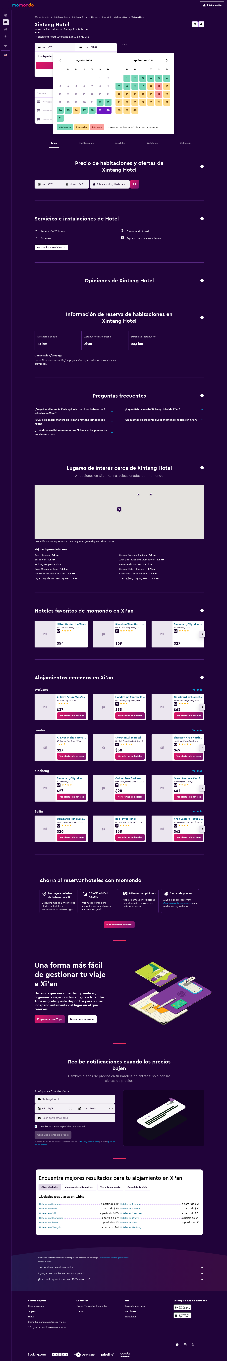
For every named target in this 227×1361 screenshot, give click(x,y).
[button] (5, 5)
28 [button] (92, 110)
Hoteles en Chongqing (51, 1218)
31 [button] (60, 118)
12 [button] (76, 94)
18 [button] (68, 102)
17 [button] (60, 102)
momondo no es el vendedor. (56, 1267)
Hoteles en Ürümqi (130, 1218)
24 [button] (60, 110)
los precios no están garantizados (114, 1258)
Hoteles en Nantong (130, 1227)
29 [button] (100, 110)
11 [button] (68, 94)
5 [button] (76, 86)
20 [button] (84, 102)
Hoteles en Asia (60, 17)
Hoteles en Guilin (48, 1213)
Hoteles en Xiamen (130, 1204)
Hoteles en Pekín (48, 1209)
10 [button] (60, 94)
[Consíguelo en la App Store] (182, 1315)
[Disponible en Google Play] (182, 1307)
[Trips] (5, 45)
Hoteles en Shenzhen (131, 1213)
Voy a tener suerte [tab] (110, 1187)
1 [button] (100, 78)
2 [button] (108, 78)
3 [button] (60, 86)
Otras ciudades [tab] (49, 1187)
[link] (71, 715)
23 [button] (108, 102)
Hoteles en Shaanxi (100, 17)
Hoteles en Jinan (128, 1223)
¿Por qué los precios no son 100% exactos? (64, 1279)
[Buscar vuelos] (5, 15)
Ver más (197, 689)
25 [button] (68, 110)
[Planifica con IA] (5, 36)
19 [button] (76, 102)
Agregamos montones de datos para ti (61, 1273)
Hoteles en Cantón (130, 1209)
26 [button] (76, 110)
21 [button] (92, 102)
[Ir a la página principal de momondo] (23, 5)
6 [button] (84, 86)
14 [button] (92, 94)
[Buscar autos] (5, 29)
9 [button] (108, 86)
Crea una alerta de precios (177, 903)
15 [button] (100, 94)
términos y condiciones (88, 1142)
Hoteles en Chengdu (50, 1227)
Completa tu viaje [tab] (137, 1187)
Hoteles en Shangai (49, 1204)
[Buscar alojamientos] (5, 22)
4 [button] (68, 86)
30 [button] (108, 110)
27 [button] (84, 110)
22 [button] (100, 102)
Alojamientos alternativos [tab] (79, 1187)
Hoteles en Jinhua (48, 1223)
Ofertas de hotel (42, 17)
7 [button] (92, 86)
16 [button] (108, 94)
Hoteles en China (79, 17)
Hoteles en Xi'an (120, 17)
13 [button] (84, 94)
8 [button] (100, 86)
